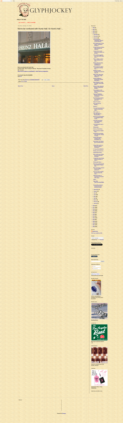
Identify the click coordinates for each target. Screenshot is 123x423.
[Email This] (44, 79)
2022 (94, 27)
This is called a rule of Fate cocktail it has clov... (98, 60)
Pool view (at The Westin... (97, 104)
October (95, 37)
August (95, 191)
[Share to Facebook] (48, 79)
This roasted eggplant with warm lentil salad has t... (98, 56)
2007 (94, 224)
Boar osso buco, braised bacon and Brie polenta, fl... (98, 168)
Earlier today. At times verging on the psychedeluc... (98, 64)
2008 (94, 223)
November (96, 36)
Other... (95, 179)
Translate (102, 239)
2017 (94, 207)
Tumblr (25, 81)
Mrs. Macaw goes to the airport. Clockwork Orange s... (98, 44)
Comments (95, 268)
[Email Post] (42, 79)
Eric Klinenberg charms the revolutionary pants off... (98, 99)
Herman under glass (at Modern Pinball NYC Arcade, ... (98, 87)
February (96, 201)
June (95, 194)
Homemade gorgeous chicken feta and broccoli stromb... (98, 186)
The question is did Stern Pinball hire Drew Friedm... (98, 91)
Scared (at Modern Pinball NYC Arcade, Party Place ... (98, 79)
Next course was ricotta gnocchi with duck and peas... (98, 155)
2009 (94, 221)
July (95, 192)
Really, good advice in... (98, 150)
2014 (94, 212)
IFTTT (20, 76)
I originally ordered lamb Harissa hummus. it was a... (98, 159)
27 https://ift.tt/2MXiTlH (98, 149)
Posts (94, 266)
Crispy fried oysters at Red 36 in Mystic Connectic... (98, 146)
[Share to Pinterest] (49, 79)
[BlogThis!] (45, 79)
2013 (94, 214)
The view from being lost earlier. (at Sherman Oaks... (98, 109)
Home (53, 86)
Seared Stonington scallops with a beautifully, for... (97, 138)
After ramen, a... (96, 111)
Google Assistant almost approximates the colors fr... (98, 48)
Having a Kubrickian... (98, 128)
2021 (94, 29)
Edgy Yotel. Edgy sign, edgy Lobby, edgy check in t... (98, 75)
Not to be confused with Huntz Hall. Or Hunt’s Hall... (98, 165)
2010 (94, 219)
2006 (94, 226)
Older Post (85, 86)
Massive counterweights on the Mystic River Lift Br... (98, 117)
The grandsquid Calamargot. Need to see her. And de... (98, 40)
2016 (94, 209)
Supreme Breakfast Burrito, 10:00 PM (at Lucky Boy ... (98, 95)
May (95, 196)
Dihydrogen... (96, 127)
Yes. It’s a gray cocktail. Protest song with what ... (98, 172)
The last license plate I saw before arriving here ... (98, 67)
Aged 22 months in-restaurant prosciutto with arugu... (98, 176)
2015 (94, 210)
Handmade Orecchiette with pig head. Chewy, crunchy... (98, 134)
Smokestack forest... (97, 152)
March (95, 199)
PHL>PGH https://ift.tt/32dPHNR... (98, 182)
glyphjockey (95, 231)
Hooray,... (95, 106)
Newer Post (20, 86)
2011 (94, 217)
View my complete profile (96, 233)
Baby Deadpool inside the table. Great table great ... (98, 83)
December (96, 34)
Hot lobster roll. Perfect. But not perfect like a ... (98, 142)
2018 (94, 205)
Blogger (64, 413)
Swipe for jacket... (97, 101)
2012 (94, 216)
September (96, 189)
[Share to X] (47, 79)
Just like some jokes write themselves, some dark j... (97, 121)
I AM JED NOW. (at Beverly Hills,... (97, 114)
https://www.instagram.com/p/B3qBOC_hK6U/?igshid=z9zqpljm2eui (33, 71)
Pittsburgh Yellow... (97, 162)
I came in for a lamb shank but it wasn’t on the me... (98, 52)
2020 (94, 31)
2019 (94, 32)
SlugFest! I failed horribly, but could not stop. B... (98, 71)
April (95, 198)
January (95, 203)
